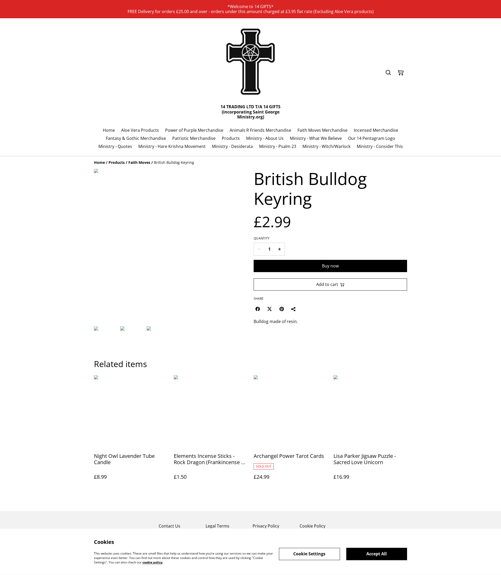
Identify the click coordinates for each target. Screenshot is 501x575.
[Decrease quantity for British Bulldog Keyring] (259, 249)
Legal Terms (217, 526)
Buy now (330, 266)
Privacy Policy (266, 526)
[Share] (293, 309)
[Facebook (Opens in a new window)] (257, 309)
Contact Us (169, 526)
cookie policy (152, 562)
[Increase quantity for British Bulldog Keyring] (279, 249)
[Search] (388, 73)
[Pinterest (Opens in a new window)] (281, 309)
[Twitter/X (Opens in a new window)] (269, 309)
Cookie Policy (312, 526)
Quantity (262, 238)
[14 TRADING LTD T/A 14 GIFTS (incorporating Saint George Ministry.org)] (250, 62)
